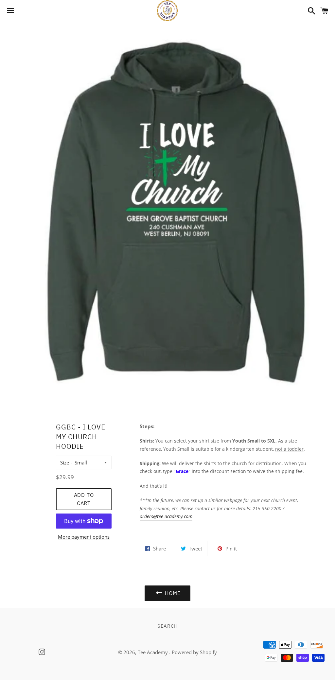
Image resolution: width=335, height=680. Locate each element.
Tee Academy (153, 652)
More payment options (84, 536)
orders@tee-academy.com (166, 516)
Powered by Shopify (194, 652)
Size (64, 462)
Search (167, 626)
